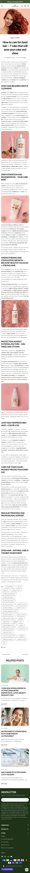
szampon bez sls (22, 628)
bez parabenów (10, 586)
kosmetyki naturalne (22, 604)
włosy (4, 642)
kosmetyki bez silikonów (8, 600)
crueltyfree (5, 590)
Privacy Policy (5, 842)
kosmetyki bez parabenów (9, 593)
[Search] (21, 5)
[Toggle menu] (1, 5)
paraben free (6, 621)
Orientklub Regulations (7, 839)
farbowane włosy (16, 590)
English (3, 852)
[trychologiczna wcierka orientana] (15, 313)
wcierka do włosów (7, 632)
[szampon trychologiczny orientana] (15, 145)
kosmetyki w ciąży (20, 607)
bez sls (19, 586)
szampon (21, 625)
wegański (21, 635)
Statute (3, 836)
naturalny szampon (20, 614)
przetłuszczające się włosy (9, 625)
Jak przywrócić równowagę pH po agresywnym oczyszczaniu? (14, 733)
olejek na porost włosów (8, 618)
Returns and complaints (7, 847)
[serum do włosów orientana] (15, 397)
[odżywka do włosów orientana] (15, 209)
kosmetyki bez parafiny (8, 597)
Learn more (4, 704)
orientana (20, 618)
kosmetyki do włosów (8, 604)
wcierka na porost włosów (9, 635)
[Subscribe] (27, 799)
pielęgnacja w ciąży (17, 621)
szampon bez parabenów (8, 628)
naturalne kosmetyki (7, 614)
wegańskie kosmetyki (8, 639)
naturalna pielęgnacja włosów (10, 611)
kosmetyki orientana (7, 607)
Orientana (8, 866)
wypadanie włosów (21, 639)
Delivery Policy (5, 845)
